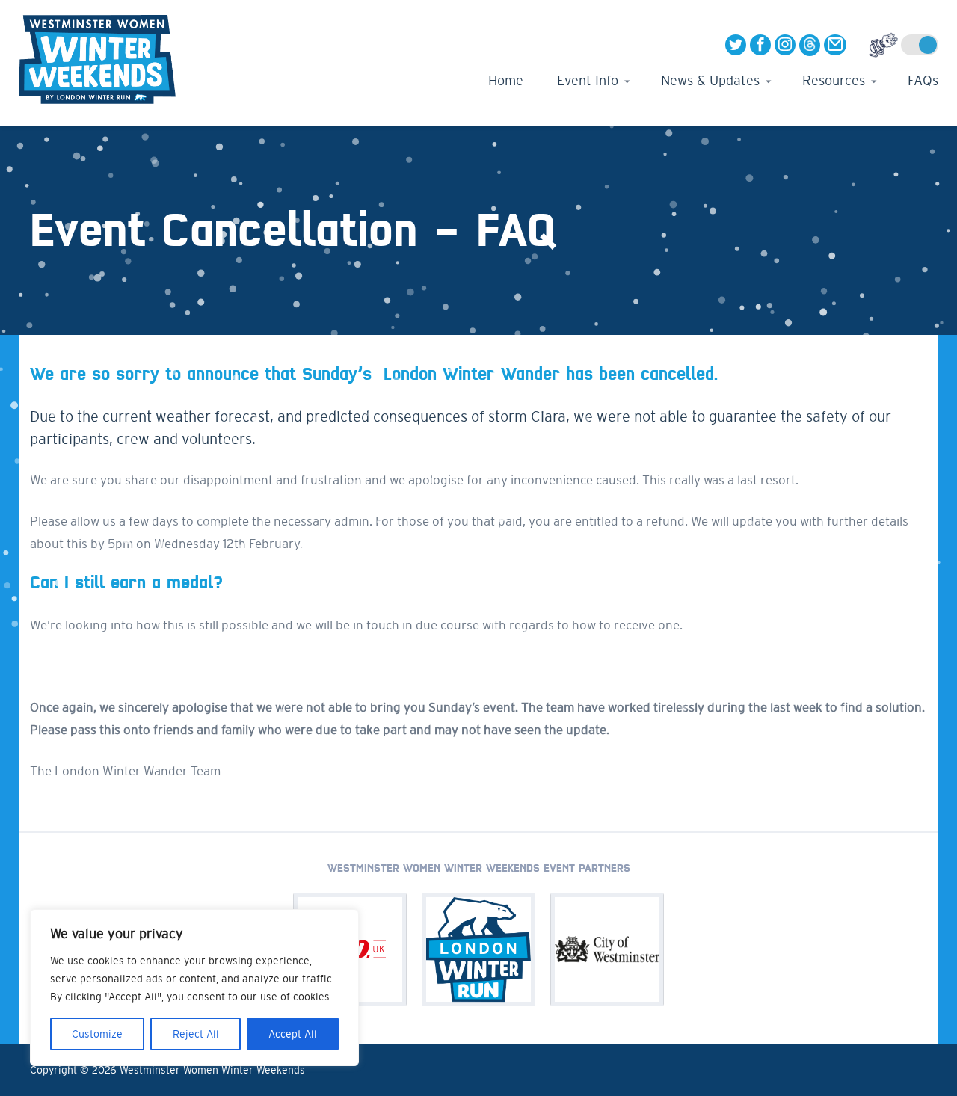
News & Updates (710, 80)
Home (505, 80)
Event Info (587, 80)
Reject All (196, 1034)
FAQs (923, 80)
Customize (97, 1034)
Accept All (292, 1034)
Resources (833, 80)
